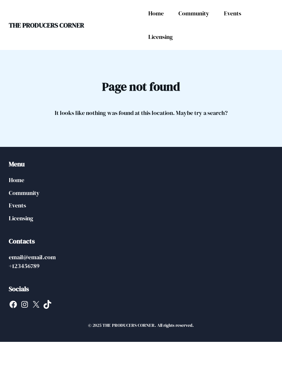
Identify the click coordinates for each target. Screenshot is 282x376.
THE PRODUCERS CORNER (46, 25)
